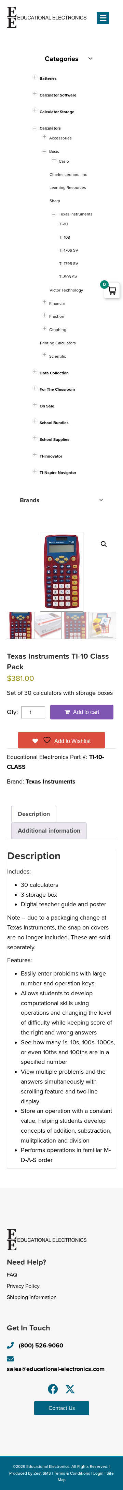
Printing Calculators (58, 343)
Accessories (60, 138)
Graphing (57, 329)
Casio (64, 161)
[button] (104, 544)
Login (98, 1473)
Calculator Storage (57, 111)
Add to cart (86, 712)
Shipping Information (32, 1297)
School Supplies (54, 439)
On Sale (47, 406)
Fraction (56, 316)
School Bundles (54, 422)
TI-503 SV (68, 276)
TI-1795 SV (68, 263)
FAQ (12, 1274)
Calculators (50, 128)
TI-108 (64, 237)
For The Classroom (57, 389)
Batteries (48, 78)
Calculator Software (58, 95)
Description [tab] (34, 814)
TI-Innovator (51, 456)
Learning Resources (68, 187)
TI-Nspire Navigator (58, 472)
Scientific (57, 356)
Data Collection (54, 373)
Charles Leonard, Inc (68, 174)
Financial (57, 303)
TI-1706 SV (68, 250)
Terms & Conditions (72, 1473)
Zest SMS (42, 1473)
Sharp (55, 200)
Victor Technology (66, 290)
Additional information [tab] (49, 830)
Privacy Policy (23, 1286)
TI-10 (63, 224)
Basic (54, 151)
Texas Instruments (51, 781)
